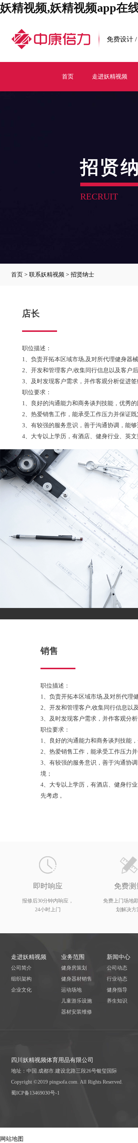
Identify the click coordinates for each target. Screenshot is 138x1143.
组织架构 (21, 979)
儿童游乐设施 (76, 1001)
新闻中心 (118, 957)
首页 (17, 274)
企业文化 (21, 990)
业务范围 (73, 957)
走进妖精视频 (28, 957)
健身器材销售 (76, 979)
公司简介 (21, 968)
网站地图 (12, 1139)
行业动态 (117, 979)
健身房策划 (74, 968)
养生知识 (117, 1001)
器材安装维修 (76, 1012)
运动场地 (71, 990)
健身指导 (117, 990)
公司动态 (117, 968)
